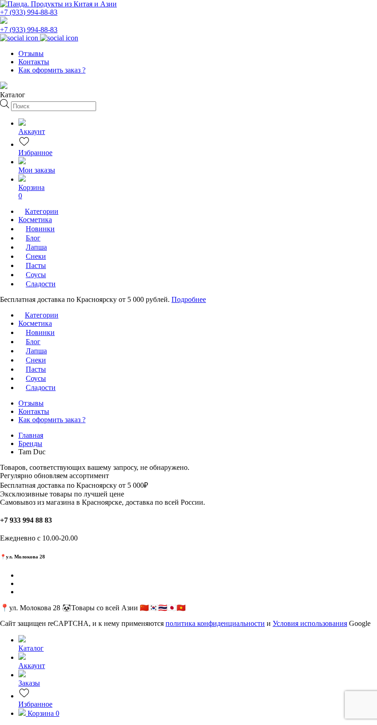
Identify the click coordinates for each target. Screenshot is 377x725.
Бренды (30, 443)
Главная (30, 435)
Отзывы (31, 53)
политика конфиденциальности (215, 623)
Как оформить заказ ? (52, 70)
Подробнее (188, 299)
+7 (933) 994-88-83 (28, 12)
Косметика (35, 219)
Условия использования (310, 623)
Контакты (33, 62)
